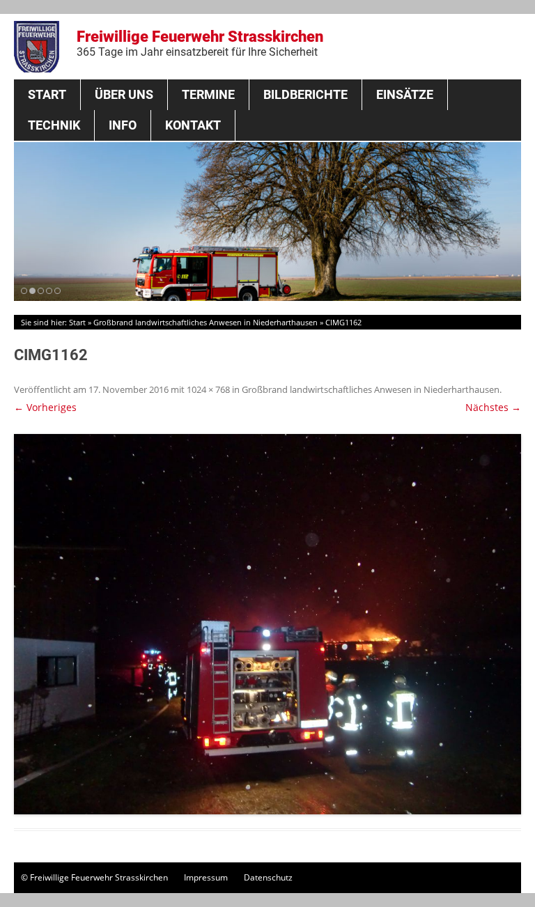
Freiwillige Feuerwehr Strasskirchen (200, 43)
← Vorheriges (45, 407)
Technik (54, 125)
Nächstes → (493, 407)
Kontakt (193, 125)
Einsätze (404, 94)
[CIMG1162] (267, 624)
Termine (208, 94)
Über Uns (124, 94)
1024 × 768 (208, 389)
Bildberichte (305, 94)
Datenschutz (268, 877)
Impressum (206, 877)
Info (123, 125)
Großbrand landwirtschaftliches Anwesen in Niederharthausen (205, 322)
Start (47, 94)
